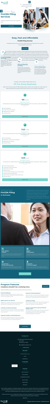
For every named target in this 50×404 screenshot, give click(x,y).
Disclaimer (25, 384)
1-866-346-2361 (26, 347)
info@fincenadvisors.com (26, 344)
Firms (25, 356)
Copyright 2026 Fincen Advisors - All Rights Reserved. (38, 401)
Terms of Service (25, 372)
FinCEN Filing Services (25, 353)
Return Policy (25, 379)
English (14, 365)
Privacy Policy (25, 374)
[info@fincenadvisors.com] (19, 345)
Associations (25, 358)
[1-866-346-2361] (22, 347)
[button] (29, 2)
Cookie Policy (25, 382)
